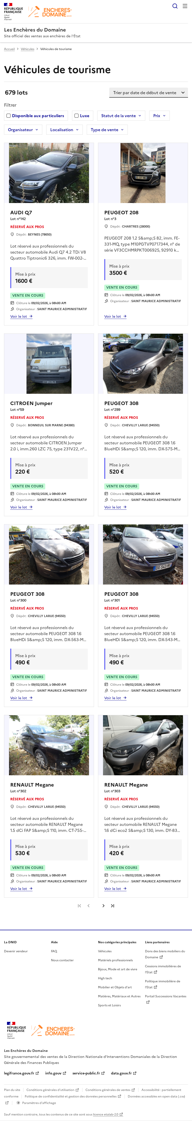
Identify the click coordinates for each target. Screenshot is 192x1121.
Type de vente (104, 130)
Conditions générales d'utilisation (50, 1090)
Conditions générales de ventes (108, 1090)
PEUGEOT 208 (121, 212)
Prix (156, 116)
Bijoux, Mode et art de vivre (117, 969)
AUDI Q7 (21, 212)
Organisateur (20, 130)
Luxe (84, 116)
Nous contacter (62, 960)
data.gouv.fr (121, 1073)
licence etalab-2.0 (105, 1114)
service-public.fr (86, 1073)
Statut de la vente (118, 116)
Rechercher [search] (175, 6)
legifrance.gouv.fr (19, 1073)
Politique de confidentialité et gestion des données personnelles (70, 1096)
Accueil (9, 49)
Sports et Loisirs (109, 1005)
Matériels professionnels (115, 960)
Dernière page (112, 906)
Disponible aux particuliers (38, 116)
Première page (80, 906)
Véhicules (27, 49)
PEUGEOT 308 (121, 403)
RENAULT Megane (32, 785)
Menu (185, 6)
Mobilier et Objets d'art (115, 987)
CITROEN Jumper (31, 403)
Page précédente (88, 906)
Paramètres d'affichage (39, 1103)
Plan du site (12, 1090)
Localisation (61, 130)
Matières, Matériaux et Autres (119, 996)
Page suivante (104, 906)
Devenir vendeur (16, 951)
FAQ (54, 951)
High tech (105, 978)
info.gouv (53, 1073)
